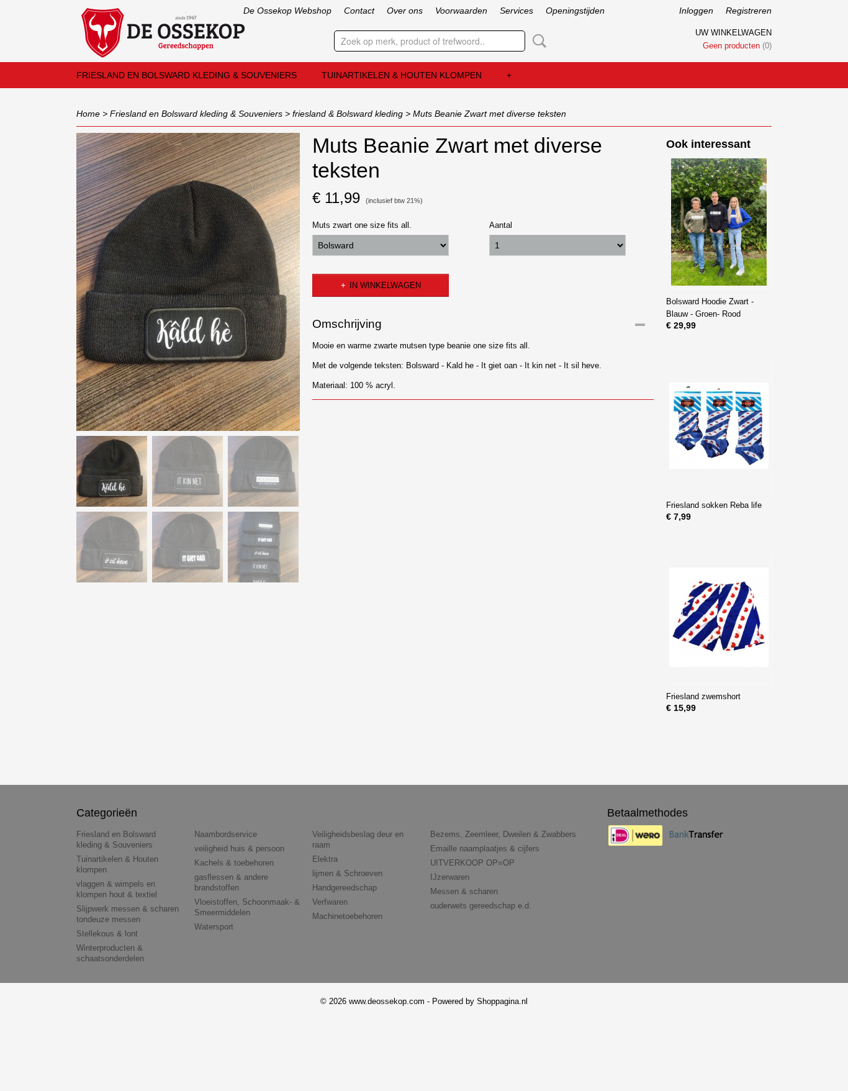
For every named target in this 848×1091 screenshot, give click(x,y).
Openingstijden (575, 11)
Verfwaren (330, 902)
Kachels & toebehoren (234, 862)
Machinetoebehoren (347, 916)
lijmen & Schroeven (347, 873)
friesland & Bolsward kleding (347, 114)
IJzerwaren (449, 877)
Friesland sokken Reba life (714, 505)
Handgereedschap (344, 887)
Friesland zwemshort (703, 696)
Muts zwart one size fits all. (362, 225)
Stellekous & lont (107, 933)
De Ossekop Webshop (287, 11)
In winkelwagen (385, 285)
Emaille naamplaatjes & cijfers (484, 848)
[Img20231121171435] (188, 282)
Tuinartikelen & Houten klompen (402, 75)
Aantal (500, 225)
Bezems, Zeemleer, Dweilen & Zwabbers (503, 834)
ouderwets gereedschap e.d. (480, 905)
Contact (359, 11)
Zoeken (537, 41)
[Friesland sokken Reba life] (719, 425)
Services (516, 11)
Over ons (405, 11)
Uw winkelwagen (733, 32)
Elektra (325, 859)
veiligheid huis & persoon (239, 848)
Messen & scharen (464, 891)
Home (88, 114)
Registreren (749, 11)
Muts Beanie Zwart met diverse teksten (489, 114)
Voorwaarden (461, 11)
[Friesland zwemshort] (719, 617)
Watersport (213, 926)
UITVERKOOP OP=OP (472, 862)
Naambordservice (225, 834)
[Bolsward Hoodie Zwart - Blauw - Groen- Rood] (719, 222)
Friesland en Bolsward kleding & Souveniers (186, 75)
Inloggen (696, 11)
